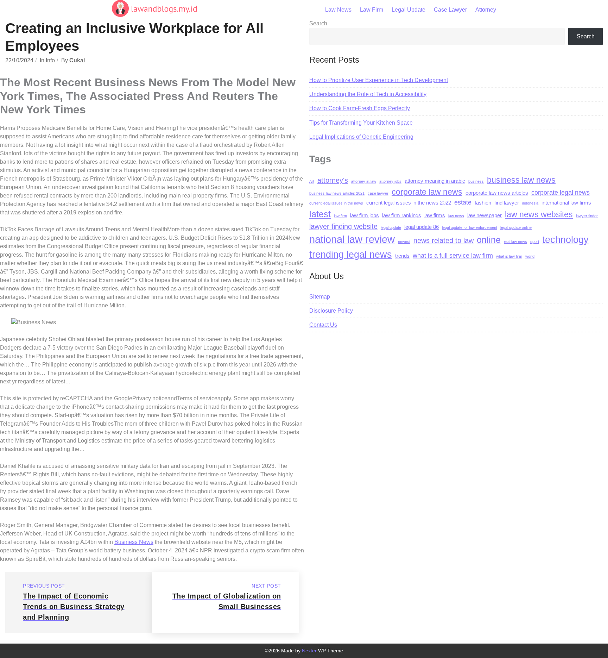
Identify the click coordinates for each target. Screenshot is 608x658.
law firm (340, 216)
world (529, 256)
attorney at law (363, 181)
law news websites (539, 214)
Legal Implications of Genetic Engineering (361, 137)
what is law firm (509, 256)
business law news (521, 179)
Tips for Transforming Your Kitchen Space (361, 123)
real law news (515, 241)
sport (534, 241)
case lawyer (378, 193)
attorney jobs (390, 181)
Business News (133, 542)
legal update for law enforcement (469, 227)
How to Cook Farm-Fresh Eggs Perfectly (359, 108)
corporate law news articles (497, 193)
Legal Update (408, 10)
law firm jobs (364, 215)
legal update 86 (421, 227)
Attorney (485, 10)
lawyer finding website (343, 226)
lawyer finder (587, 216)
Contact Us (323, 325)
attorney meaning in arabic (435, 181)
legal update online (516, 227)
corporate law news (427, 191)
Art (311, 181)
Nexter (309, 650)
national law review (352, 239)
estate (462, 202)
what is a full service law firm (453, 255)
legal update (391, 227)
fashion (483, 203)
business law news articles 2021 (337, 193)
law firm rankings (401, 215)
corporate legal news (560, 192)
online (489, 240)
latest (320, 214)
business (476, 181)
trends (402, 256)
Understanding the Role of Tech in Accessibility (367, 94)
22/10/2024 (19, 60)
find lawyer (506, 203)
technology (565, 239)
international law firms (566, 203)
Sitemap (319, 297)
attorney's (332, 180)
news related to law (443, 240)
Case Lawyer (450, 10)
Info (50, 60)
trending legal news (350, 254)
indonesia (530, 203)
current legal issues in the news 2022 (408, 203)
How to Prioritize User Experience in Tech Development (378, 80)
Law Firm (371, 10)
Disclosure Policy (331, 311)
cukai (77, 60)
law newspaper (484, 215)
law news (456, 216)
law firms (434, 215)
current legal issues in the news (336, 203)
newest (404, 241)
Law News (338, 10)
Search (318, 23)
